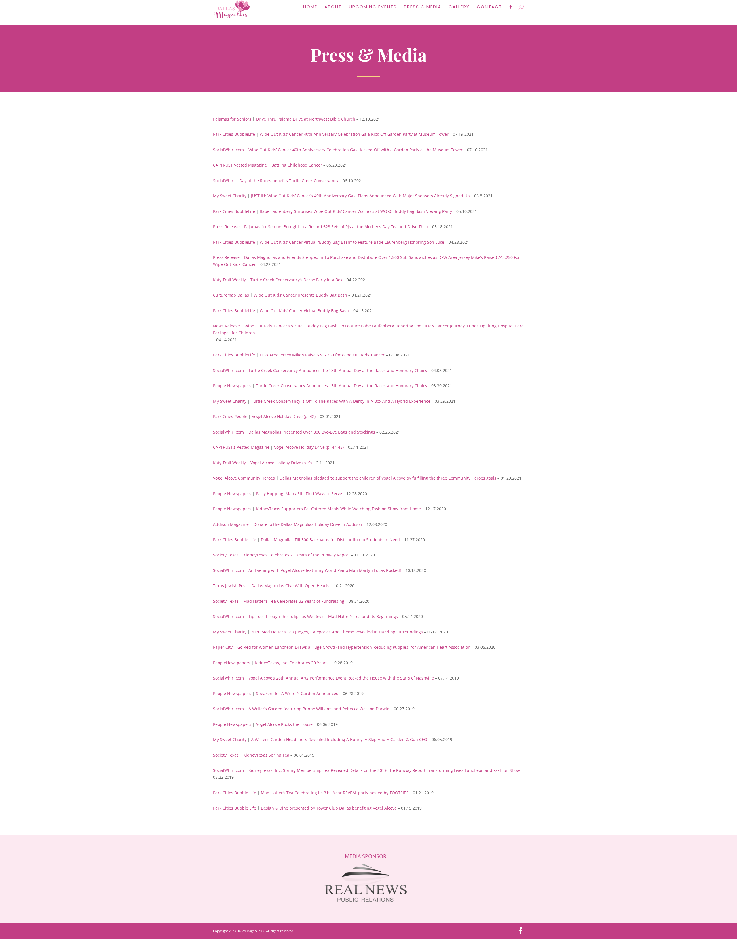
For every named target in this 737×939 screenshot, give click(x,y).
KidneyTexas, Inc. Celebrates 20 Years (291, 662)
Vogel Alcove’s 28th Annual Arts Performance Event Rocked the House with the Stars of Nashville (341, 678)
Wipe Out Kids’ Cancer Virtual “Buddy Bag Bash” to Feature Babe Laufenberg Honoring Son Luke (352, 242)
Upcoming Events (373, 7)
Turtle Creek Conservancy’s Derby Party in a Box (296, 280)
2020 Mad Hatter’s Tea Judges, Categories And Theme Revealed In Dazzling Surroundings (337, 632)
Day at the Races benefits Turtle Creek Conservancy (288, 180)
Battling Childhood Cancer (296, 165)
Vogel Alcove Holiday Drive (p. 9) (281, 462)
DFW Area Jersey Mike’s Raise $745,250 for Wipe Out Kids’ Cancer (322, 355)
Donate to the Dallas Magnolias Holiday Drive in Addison (307, 524)
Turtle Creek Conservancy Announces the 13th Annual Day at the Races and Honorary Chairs (337, 370)
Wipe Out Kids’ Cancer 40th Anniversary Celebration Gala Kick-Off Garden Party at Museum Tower (354, 134)
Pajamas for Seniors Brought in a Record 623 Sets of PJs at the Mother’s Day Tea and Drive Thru (336, 226)
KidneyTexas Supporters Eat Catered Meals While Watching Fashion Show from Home (338, 509)
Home (310, 7)
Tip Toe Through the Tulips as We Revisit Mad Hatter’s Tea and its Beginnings (323, 616)
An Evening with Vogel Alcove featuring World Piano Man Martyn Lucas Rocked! (324, 570)
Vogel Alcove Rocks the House (284, 724)
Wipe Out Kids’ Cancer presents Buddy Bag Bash (300, 295)
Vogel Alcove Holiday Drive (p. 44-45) (309, 447)
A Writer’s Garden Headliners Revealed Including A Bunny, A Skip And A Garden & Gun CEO (339, 739)
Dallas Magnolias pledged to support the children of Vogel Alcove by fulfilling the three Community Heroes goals (388, 478)
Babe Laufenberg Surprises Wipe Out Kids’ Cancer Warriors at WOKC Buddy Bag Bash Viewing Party (356, 211)
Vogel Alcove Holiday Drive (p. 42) (284, 416)
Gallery (459, 7)
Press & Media (422, 7)
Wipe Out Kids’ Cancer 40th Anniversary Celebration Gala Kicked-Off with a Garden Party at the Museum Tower (355, 149)
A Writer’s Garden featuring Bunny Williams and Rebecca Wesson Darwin (319, 708)
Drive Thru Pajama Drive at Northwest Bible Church (305, 119)
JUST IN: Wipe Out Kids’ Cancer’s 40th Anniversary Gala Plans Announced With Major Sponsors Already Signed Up (360, 196)
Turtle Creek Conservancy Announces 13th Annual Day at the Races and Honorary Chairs (341, 385)
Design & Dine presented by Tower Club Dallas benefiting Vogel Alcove (329, 808)
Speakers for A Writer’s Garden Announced (297, 693)
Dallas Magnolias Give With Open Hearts (290, 585)
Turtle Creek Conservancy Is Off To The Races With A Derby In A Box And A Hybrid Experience (340, 401)
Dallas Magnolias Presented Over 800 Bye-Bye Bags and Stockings (311, 432)
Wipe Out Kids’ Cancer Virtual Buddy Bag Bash (304, 310)
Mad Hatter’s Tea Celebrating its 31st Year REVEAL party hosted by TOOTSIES (335, 792)
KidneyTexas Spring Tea (266, 755)
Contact (489, 7)
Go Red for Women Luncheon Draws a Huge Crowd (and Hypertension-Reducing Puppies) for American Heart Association (353, 647)
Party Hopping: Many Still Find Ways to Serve (299, 493)
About (333, 7)
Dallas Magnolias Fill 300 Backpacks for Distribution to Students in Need (330, 539)
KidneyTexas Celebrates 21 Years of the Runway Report (296, 555)
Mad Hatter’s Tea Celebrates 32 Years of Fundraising (293, 601)
